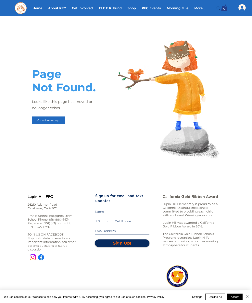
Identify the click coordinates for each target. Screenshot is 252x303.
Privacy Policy (155, 297)
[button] (224, 7)
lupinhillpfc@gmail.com (54, 216)
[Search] (218, 8)
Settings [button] (197, 297)
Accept (235, 297)
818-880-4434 (59, 219)
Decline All (215, 297)
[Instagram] (33, 257)
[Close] (247, 297)
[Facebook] (41, 257)
